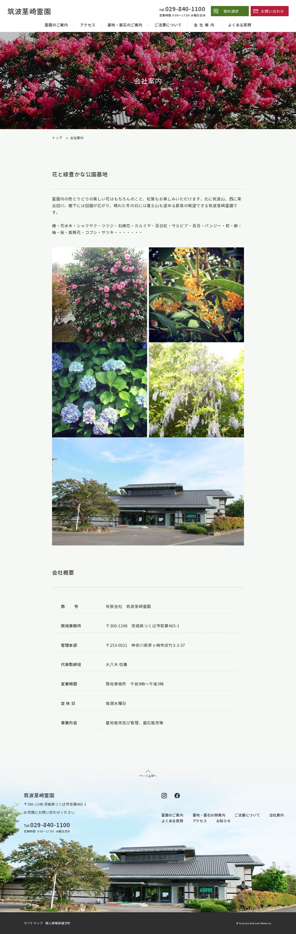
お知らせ (223, 820)
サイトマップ (34, 923)
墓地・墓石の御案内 (209, 815)
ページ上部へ (148, 776)
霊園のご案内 (56, 25)
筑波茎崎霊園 (29, 11)
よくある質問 (239, 25)
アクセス (87, 25)
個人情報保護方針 (58, 923)
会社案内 (205, 25)
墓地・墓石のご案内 (125, 25)
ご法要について (168, 25)
